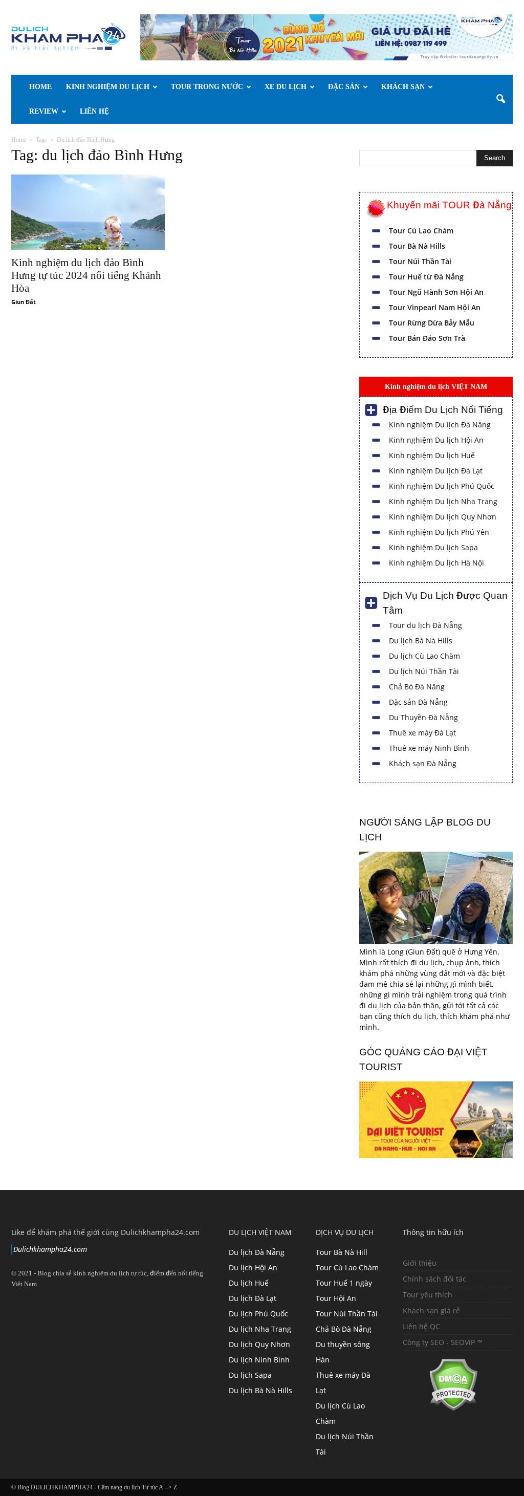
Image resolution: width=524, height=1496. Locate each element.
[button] (500, 99)
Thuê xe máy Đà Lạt (422, 733)
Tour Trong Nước (207, 87)
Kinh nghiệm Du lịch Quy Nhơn (442, 517)
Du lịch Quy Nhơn (259, 1344)
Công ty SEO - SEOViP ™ (443, 1342)
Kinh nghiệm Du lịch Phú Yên (439, 532)
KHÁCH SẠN (403, 87)
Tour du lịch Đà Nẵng (425, 625)
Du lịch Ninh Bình (259, 1359)
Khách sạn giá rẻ (431, 1310)
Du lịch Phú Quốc (258, 1313)
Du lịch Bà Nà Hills (420, 640)
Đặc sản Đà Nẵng (418, 702)
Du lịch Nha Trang (260, 1329)
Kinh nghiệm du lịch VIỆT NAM (436, 386)
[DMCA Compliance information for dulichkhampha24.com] (440, 1408)
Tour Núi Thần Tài (420, 261)
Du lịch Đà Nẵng (257, 1252)
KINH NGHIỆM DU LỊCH (107, 87)
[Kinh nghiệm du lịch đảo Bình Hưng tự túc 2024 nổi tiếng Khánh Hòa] (88, 212)
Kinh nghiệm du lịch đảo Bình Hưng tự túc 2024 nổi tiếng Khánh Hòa (86, 275)
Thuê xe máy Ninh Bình (429, 748)
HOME (40, 87)
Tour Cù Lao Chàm (421, 230)
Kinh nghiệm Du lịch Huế (432, 455)
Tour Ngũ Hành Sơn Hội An (436, 292)
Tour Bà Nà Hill (341, 1252)
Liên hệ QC (421, 1326)
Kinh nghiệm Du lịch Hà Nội (436, 563)
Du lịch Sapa (250, 1375)
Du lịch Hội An (253, 1267)
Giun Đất (23, 302)
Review (43, 111)
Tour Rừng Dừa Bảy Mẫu (431, 323)
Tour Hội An (336, 1298)
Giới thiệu (419, 1263)
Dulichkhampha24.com (50, 1249)
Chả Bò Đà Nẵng (417, 686)
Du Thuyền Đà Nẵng (423, 717)
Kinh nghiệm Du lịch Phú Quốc (441, 486)
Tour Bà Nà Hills (417, 246)
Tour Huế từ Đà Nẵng (426, 276)
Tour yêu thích (427, 1294)
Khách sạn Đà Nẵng (422, 763)
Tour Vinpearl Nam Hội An (435, 307)
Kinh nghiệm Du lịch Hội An (436, 440)
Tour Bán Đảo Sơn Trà (427, 338)
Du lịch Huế (249, 1283)
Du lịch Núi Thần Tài (424, 671)
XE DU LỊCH (286, 87)
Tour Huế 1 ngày (344, 1283)
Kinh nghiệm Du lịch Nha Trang (443, 501)
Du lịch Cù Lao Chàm (424, 656)
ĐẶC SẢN (344, 87)
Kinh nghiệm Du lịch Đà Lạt (436, 470)
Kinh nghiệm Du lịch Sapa (433, 547)
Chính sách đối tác (434, 1279)
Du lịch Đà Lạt (252, 1298)
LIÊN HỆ (94, 111)
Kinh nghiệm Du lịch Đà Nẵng (440, 424)
